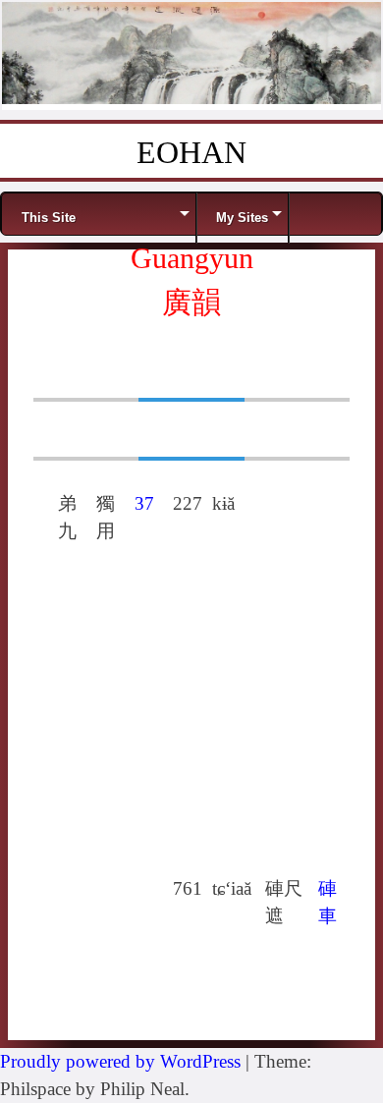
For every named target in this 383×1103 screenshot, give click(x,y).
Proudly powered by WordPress (120, 1061)
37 (144, 503)
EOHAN (191, 152)
